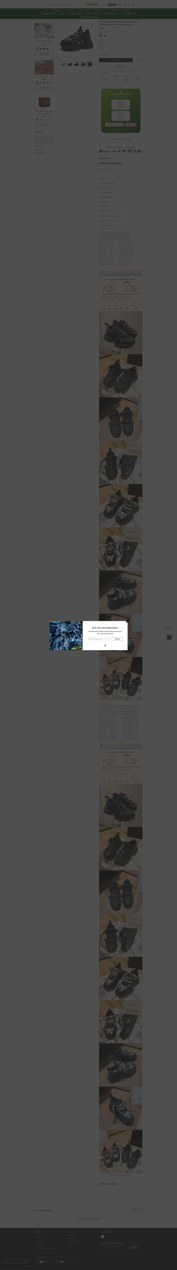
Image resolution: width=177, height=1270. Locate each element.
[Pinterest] (105, 645)
